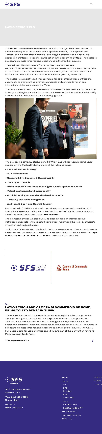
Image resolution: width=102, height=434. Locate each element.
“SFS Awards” (50, 214)
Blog (7, 304)
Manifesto (69, 412)
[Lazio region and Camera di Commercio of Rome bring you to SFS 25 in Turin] (51, 272)
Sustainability (73, 408)
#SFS (65, 378)
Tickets (67, 419)
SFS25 (77, 58)
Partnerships (71, 415)
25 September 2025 (18, 341)
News (97, 381)
